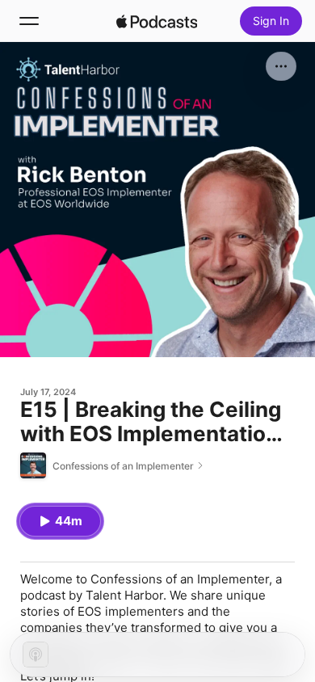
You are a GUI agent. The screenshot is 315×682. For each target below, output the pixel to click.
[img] (156, 21)
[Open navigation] (29, 21)
